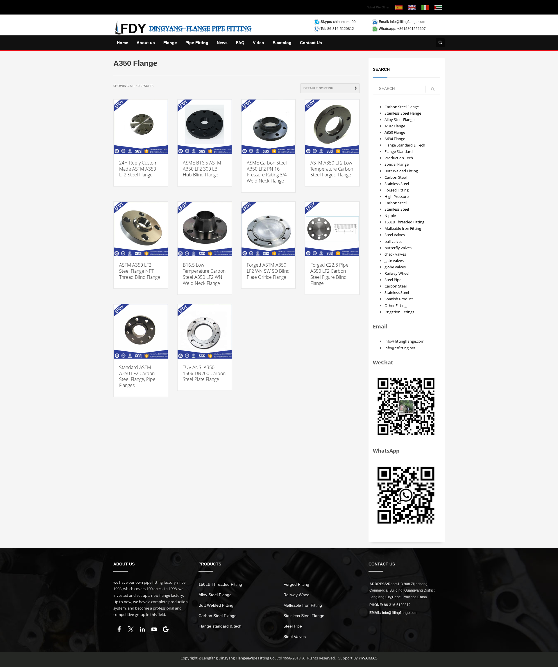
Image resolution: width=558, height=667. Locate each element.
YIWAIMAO (368, 658)
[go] (432, 89)
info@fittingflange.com (407, 22)
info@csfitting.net (399, 347)
